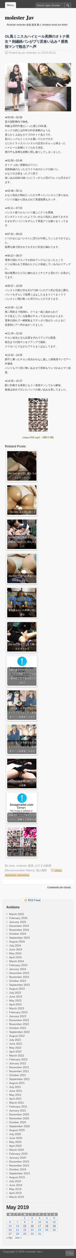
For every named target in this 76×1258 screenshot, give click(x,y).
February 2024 (18, 965)
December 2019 (19, 1161)
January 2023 (17, 1016)
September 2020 (19, 1126)
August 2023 (17, 988)
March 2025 (16, 914)
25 (46, 1229)
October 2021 (17, 1075)
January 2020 (17, 1157)
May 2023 (15, 1000)
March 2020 (16, 1149)
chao (12, 865)
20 (10, 1229)
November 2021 (19, 1071)
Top (71, 1253)
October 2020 (17, 1122)
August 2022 (17, 1035)
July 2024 (15, 945)
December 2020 (19, 1114)
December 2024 (19, 925)
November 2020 (19, 1118)
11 (46, 1222)
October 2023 (17, 980)
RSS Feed (34, 900)
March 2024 (16, 961)
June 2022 (15, 1043)
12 (54, 1222)
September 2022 (19, 1032)
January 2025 (17, 922)
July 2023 (15, 992)
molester (10, 875)
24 (39, 1229)
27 (10, 1233)
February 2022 (18, 1059)
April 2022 (15, 1051)
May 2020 (15, 1141)
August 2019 (17, 1177)
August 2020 (17, 1130)
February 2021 (18, 1106)
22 (24, 1229)
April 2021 (15, 1098)
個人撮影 (41, 870)
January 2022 (17, 1063)
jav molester (29, 52)
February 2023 (18, 1012)
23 (32, 1229)
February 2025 (18, 918)
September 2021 (19, 1079)
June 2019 (15, 1185)
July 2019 (15, 1181)
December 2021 (19, 1067)
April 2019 (15, 1193)
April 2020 (15, 1145)
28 (17, 1233)
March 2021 (16, 1102)
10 (39, 1222)
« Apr (9, 1237)
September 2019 (19, 1173)
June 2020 (15, 1138)
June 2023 (15, 996)
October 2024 (17, 933)
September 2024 (19, 937)
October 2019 (17, 1169)
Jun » (18, 1237)
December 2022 (19, 1020)
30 (32, 1233)
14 (17, 1226)
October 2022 (17, 1028)
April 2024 (15, 957)
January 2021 (17, 1110)
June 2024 (15, 949)
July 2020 (15, 1134)
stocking (23, 875)
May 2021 (15, 1094)
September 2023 (19, 984)
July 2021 (15, 1086)
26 (54, 1229)
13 (10, 1226)
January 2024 (17, 969)
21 (17, 1229)
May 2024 (15, 953)
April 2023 (15, 1004)
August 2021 (17, 1083)
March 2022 (16, 1055)
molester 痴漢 (24, 865)
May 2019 (15, 1189)
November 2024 (19, 929)
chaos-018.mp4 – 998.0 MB (38, 437)
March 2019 (16, 1196)
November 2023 (19, 977)
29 (24, 1233)
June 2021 (15, 1090)
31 (39, 1233)
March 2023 (16, 1008)
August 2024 (17, 941)
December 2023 (19, 973)
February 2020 (18, 1153)
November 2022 (19, 1024)
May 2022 (15, 1047)
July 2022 (15, 1039)
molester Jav (19, 17)
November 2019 (19, 1165)
